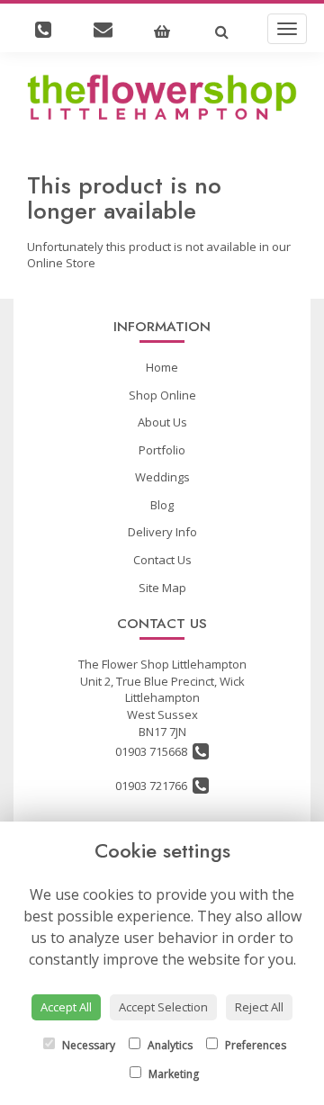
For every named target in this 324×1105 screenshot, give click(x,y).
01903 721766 (154, 785)
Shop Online (162, 395)
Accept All (66, 1007)
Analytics (169, 1045)
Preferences (254, 1045)
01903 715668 (154, 751)
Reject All (259, 1007)
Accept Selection (163, 1007)
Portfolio (162, 450)
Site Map (162, 587)
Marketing (172, 1074)
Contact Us (162, 560)
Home (162, 367)
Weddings (162, 477)
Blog (162, 505)
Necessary (87, 1045)
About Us (162, 422)
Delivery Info (162, 532)
